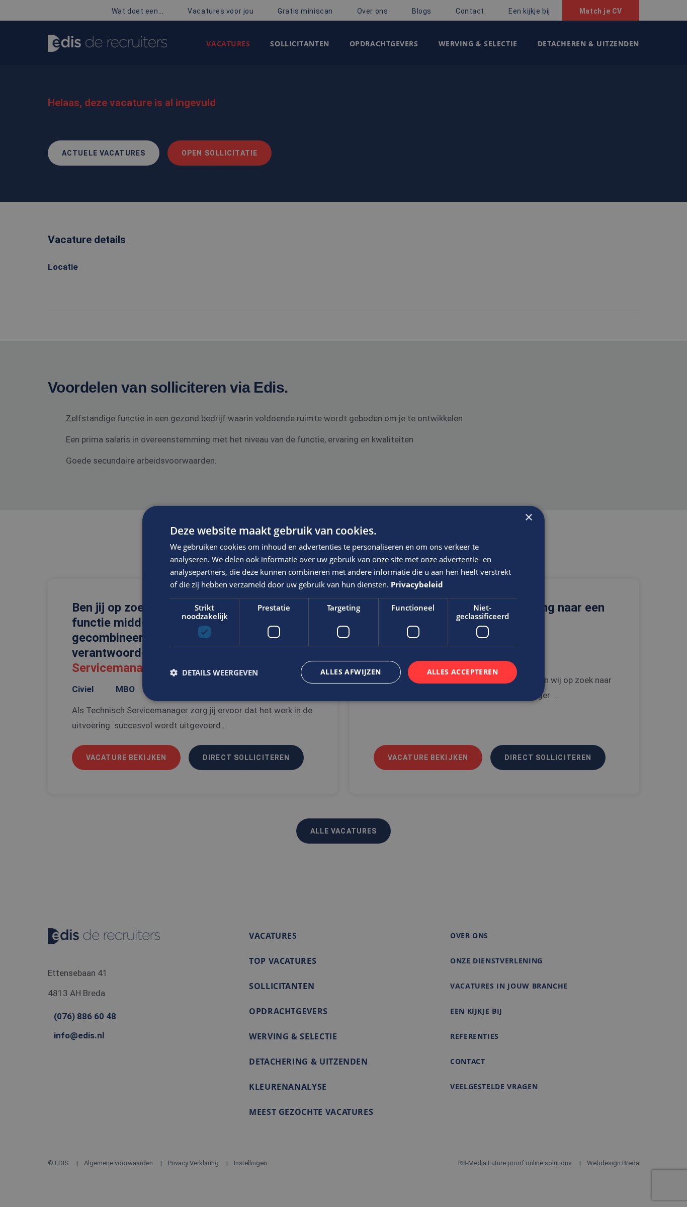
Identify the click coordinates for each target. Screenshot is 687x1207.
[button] (214, 672)
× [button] (528, 517)
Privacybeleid (417, 584)
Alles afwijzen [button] (350, 671)
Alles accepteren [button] (462, 671)
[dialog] (343, 603)
